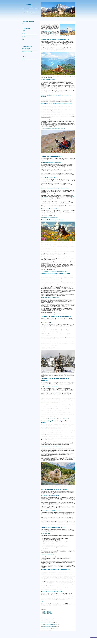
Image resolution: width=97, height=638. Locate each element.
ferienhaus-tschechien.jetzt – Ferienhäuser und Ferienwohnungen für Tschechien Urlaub (56, 418)
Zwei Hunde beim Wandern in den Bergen (47, 624)
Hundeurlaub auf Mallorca (47, 612)
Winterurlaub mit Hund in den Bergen (46, 628)
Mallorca (23, 39)
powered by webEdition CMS (93, 637)
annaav (55, 624)
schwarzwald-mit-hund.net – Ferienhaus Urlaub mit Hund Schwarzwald (54, 128)
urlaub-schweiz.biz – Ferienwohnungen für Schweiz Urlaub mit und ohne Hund (55, 271)
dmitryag (51, 622)
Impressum (23, 58)
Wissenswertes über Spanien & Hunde (27, 51)
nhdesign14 (53, 626)
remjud (54, 628)
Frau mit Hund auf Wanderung (45, 622)
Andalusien (23, 30)
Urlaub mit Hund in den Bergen (45, 620)
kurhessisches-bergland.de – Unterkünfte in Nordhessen (49, 217)
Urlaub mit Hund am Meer (47, 611)
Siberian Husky (62, 35)
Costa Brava (23, 33)
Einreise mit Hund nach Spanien (26, 48)
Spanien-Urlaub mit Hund (48, 31)
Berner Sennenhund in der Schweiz (46, 626)
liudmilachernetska (54, 620)
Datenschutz (23, 60)
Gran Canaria (23, 36)
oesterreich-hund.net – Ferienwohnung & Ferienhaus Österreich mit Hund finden (55, 314)
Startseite (23, 23)
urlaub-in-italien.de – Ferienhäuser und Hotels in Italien (51, 348)
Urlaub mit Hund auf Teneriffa (47, 613)
